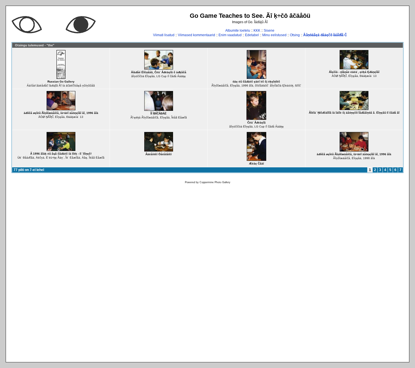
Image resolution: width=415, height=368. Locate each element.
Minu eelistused (274, 35)
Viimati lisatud (163, 35)
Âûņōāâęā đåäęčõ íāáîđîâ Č (325, 35)
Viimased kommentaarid (196, 35)
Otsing (295, 35)
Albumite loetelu (237, 31)
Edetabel (252, 35)
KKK (257, 31)
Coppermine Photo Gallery (215, 182)
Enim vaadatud (230, 35)
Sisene (269, 31)
